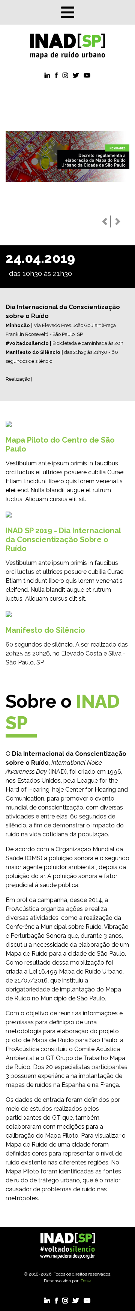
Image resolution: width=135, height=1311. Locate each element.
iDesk (85, 1280)
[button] (105, 221)
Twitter (77, 75)
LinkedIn (48, 75)
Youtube (87, 75)
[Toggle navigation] (67, 12)
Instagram (67, 75)
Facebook (58, 75)
